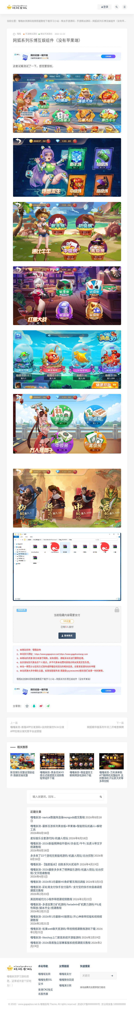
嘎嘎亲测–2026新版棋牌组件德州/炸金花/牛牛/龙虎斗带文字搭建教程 (66, 845)
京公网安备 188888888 (113, 1004)
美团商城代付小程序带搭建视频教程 (51, 899)
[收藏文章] (27, 706)
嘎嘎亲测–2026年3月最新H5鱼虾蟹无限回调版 (57, 882)
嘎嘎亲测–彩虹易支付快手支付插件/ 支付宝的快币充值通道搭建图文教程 (66, 889)
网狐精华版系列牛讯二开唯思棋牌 (105, 727)
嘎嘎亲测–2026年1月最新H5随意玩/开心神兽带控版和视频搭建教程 (66, 918)
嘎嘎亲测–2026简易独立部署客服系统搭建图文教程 (60, 943)
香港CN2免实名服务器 (45, 992)
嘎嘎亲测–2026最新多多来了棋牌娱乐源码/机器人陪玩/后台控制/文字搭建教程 (66, 871)
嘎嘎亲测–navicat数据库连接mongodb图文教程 (57, 817)
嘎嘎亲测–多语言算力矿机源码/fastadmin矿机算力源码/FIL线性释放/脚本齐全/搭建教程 (65, 906)
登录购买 (68, 636)
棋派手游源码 (68, 21)
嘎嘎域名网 (44, 974)
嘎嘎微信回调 (66, 980)
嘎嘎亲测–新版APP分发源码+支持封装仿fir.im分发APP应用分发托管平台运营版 (37, 729)
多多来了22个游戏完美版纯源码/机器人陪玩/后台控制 (62, 856)
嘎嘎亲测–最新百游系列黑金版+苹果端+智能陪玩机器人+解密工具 (66, 828)
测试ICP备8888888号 (88, 1004)
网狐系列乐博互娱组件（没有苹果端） (74, 679)
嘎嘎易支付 (65, 974)
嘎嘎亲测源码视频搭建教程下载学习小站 (38, 21)
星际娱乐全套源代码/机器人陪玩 (49, 838)
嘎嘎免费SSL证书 (45, 982)
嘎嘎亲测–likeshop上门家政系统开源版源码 (55, 937)
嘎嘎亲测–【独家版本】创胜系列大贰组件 (54, 864)
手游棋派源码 (83, 21)
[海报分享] (48, 706)
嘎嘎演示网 (65, 985)
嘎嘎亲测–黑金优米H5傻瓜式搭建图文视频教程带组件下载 (52, 775)
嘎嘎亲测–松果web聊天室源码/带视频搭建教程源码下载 (63, 929)
